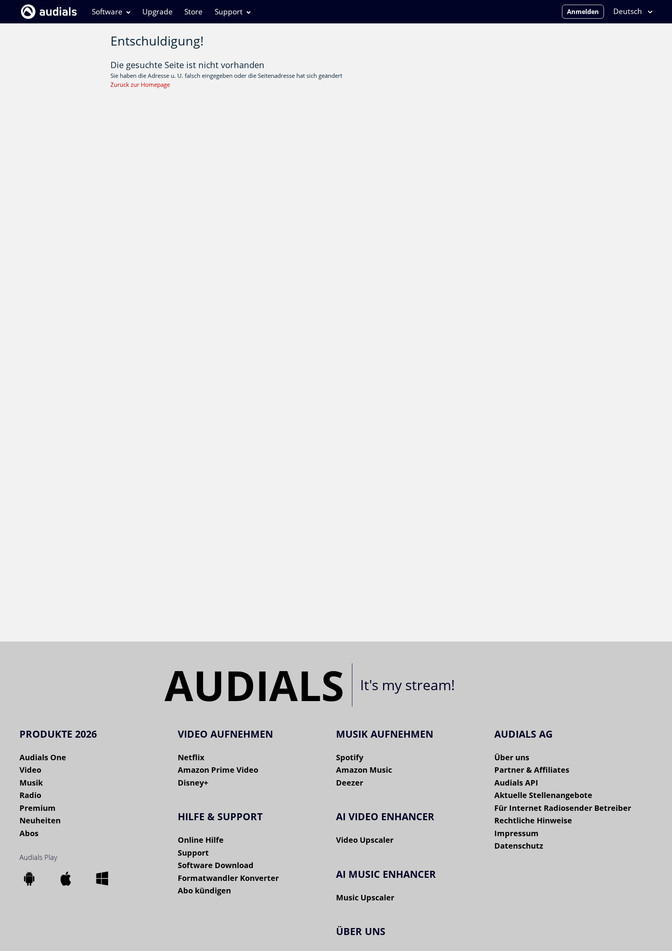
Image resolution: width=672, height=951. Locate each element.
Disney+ (193, 782)
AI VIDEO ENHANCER (385, 816)
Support (229, 12)
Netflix (191, 757)
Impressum (516, 833)
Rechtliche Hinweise (533, 820)
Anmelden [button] (583, 11)
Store (193, 12)
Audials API (516, 782)
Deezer (349, 782)
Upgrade (157, 12)
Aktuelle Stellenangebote (543, 795)
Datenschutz (518, 845)
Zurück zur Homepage (140, 84)
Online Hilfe (201, 840)
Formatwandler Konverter (228, 878)
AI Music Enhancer (386, 874)
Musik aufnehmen (384, 733)
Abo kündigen (204, 890)
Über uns (511, 757)
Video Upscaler (365, 840)
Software (107, 12)
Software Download (216, 865)
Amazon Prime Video (218, 770)
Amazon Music (364, 770)
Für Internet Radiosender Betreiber (562, 808)
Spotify (349, 757)
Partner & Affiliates (531, 770)
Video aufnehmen (225, 733)
